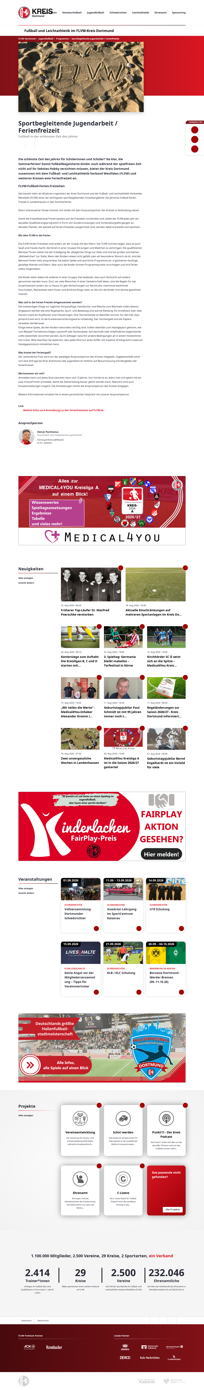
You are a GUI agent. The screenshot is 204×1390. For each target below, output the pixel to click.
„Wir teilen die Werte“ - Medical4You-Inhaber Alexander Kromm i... (78, 712)
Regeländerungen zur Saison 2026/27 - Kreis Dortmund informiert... (164, 712)
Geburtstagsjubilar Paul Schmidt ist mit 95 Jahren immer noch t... (122, 712)
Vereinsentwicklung (80, 1132)
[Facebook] (20, 145)
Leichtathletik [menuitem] (140, 12)
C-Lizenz (123, 1193)
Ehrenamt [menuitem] (161, 12)
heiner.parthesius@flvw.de (50, 439)
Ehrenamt (80, 1193)
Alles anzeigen (25, 578)
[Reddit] (38, 145)
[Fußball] (194, 129)
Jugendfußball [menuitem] (95, 12)
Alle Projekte (173, 1209)
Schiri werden (123, 1132)
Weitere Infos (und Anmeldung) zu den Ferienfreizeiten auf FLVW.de (63, 410)
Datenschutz (43, 1320)
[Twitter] (29, 145)
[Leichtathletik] (194, 139)
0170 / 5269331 (44, 442)
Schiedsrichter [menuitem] (118, 12)
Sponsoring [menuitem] (179, 12)
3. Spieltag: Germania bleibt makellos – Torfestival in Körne (120, 661)
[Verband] (194, 149)
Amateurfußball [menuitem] (72, 12)
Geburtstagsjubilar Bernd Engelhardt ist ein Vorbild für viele (166, 762)
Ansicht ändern (26, 582)
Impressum (26, 1320)
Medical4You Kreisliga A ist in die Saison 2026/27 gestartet (121, 762)
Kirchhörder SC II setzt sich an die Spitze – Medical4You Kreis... (164, 661)
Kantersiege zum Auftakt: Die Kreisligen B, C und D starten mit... (80, 661)
